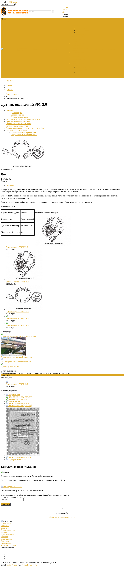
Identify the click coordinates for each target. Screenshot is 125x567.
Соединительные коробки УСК (83, 73)
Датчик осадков (82, 30)
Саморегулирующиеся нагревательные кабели (81, 59)
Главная (9, 81)
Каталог (9, 85)
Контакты (5, 541)
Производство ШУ (9, 534)
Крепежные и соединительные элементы (78, 39)
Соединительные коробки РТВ (83, 69)
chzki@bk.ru (12, 2)
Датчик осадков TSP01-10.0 (17, 318)
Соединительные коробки (16, 130)
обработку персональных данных (62, 517)
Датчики (75, 26)
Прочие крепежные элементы (18, 124)
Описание (10, 185)
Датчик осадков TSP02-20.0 (17, 325)
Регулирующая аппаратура (78, 53)
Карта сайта (6, 543)
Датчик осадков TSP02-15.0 (17, 282)
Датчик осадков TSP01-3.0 (17, 384)
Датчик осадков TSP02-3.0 (17, 247)
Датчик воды (81, 28)
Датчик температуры (81, 33)
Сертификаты (6, 539)
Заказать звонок (65, 15)
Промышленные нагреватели (78, 44)
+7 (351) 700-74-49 (65, 9)
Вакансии (21, 50)
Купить (4, 181)
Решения (4, 532)
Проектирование (8, 530)
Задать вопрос (7, 375)
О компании (6, 523)
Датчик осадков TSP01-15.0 (17, 312)
